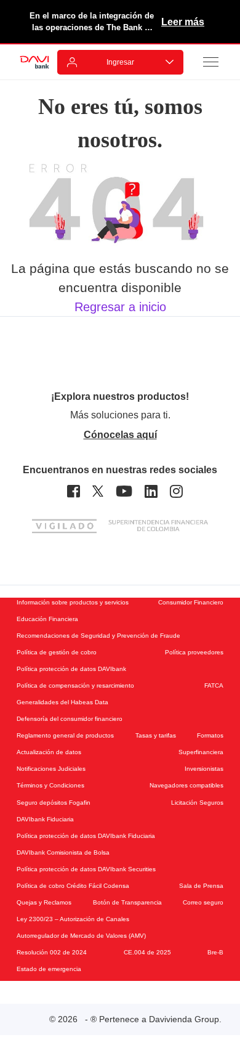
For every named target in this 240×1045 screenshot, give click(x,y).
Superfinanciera (200, 752)
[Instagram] (176, 491)
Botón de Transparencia (127, 902)
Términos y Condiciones (50, 785)
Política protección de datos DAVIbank (71, 668)
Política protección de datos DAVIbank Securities (86, 869)
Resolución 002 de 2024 (52, 952)
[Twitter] (97, 491)
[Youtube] (124, 491)
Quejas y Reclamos (44, 902)
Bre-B (215, 952)
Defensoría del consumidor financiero (69, 718)
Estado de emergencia (49, 969)
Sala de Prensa (201, 885)
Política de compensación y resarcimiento (75, 685)
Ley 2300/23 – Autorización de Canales (73, 919)
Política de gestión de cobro (57, 652)
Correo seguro (203, 902)
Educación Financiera (47, 619)
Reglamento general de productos (65, 735)
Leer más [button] (182, 22)
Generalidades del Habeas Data (62, 702)
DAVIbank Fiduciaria (45, 819)
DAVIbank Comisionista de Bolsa (63, 852)
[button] (211, 61)
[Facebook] (73, 491)
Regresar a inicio (120, 307)
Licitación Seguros (197, 802)
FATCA (213, 685)
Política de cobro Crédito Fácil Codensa (73, 885)
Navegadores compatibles (186, 785)
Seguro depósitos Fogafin (53, 802)
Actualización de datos (49, 752)
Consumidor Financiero (190, 602)
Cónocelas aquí (120, 434)
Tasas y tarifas (155, 735)
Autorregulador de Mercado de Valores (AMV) (81, 935)
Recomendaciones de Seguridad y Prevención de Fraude (98, 635)
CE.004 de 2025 (147, 952)
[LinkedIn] (151, 491)
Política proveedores (194, 652)
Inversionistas (204, 768)
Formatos (210, 735)
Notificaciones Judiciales (51, 768)
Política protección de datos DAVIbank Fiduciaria (86, 835)
